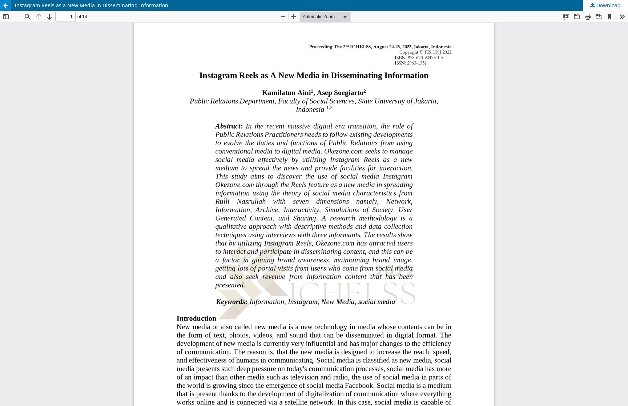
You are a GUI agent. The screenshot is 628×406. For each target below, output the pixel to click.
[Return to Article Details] (5, 5)
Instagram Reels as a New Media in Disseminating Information (91, 5)
